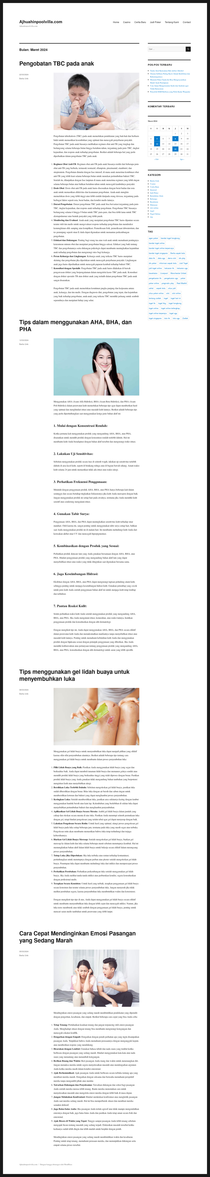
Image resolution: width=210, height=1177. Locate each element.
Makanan (153, 205)
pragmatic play (168, 283)
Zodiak (185, 318)
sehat (151, 288)
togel (152, 211)
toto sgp (176, 318)
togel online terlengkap (170, 308)
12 (157, 143)
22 (175, 149)
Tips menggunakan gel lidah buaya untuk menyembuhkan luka (74, 674)
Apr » (182, 159)
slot (167, 293)
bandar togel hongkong (170, 238)
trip (151, 217)
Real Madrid (182, 283)
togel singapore (155, 318)
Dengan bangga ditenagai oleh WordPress (56, 1164)
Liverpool (164, 273)
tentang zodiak (155, 298)
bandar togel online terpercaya (161, 248)
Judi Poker (155, 22)
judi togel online (155, 268)
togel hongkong (175, 303)
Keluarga (153, 199)
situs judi (172, 288)
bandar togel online (156, 243)
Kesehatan (154, 202)
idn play (182, 258)
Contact (187, 22)
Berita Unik (23, 78)
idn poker (152, 263)
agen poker (153, 238)
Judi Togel (183, 263)
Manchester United (178, 273)
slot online (154, 208)
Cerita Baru (140, 22)
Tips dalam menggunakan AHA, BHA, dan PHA (75, 325)
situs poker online (156, 293)
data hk (152, 258)
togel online (153, 308)
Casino (126, 22)
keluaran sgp (182, 268)
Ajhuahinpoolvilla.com (40, 21)
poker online (154, 283)
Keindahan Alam (156, 196)
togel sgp (173, 313)
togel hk (152, 303)
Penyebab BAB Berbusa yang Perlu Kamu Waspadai (170, 91)
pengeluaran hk (155, 278)
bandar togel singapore (158, 253)
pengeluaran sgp (171, 278)
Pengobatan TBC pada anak (56, 63)
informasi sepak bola (167, 263)
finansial (153, 190)
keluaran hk (169, 268)
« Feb (156, 159)
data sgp (161, 258)
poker (183, 278)
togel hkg (162, 303)
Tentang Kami (172, 22)
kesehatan (153, 273)
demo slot (172, 258)
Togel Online (155, 214)
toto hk (167, 318)
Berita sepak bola (177, 253)
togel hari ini (176, 298)
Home (116, 22)
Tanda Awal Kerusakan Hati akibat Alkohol (167, 70)
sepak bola (160, 288)
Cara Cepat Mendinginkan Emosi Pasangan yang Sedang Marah (77, 936)
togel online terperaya (158, 313)
